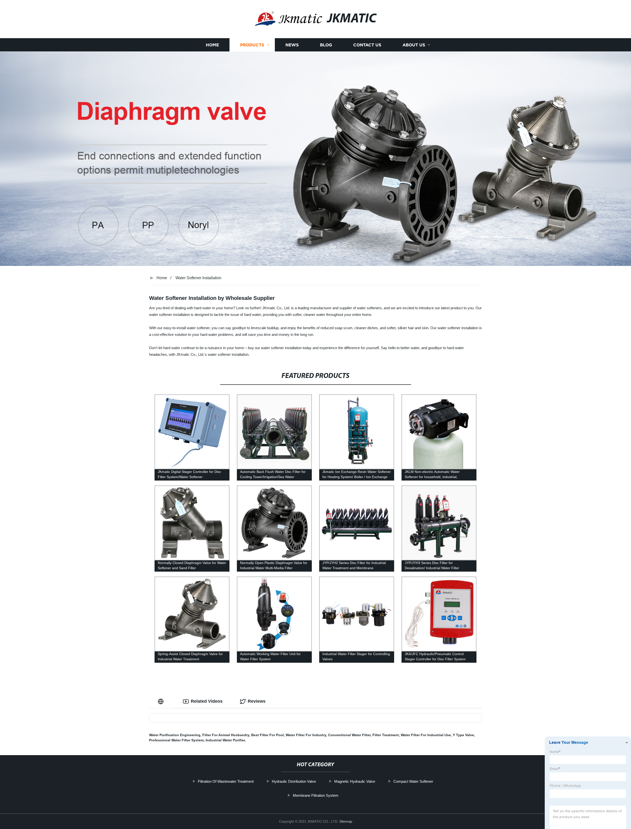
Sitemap (345, 821)
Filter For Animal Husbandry (225, 735)
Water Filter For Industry (306, 735)
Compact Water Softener (413, 781)
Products (252, 45)
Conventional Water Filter (349, 735)
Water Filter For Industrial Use (426, 735)
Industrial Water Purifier (225, 740)
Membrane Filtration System (315, 795)
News (292, 45)
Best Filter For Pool (267, 735)
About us (414, 45)
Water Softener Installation (198, 278)
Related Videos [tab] (207, 701)
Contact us (367, 45)
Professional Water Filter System (176, 740)
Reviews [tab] (256, 701)
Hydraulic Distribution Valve (294, 781)
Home (212, 45)
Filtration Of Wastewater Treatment (226, 781)
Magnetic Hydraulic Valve (354, 781)
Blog (326, 45)
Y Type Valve (463, 735)
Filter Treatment (385, 735)
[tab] (161, 701)
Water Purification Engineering (174, 735)
